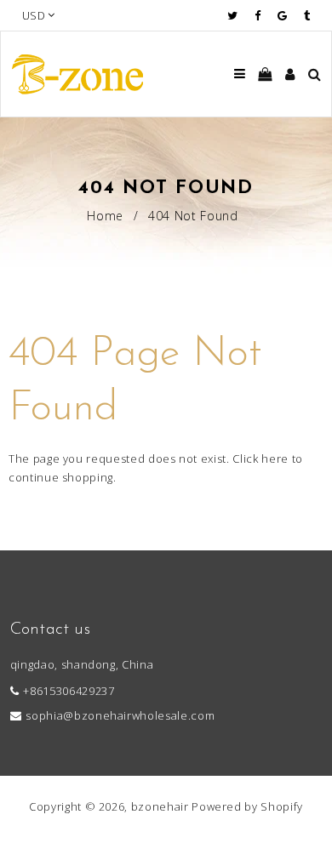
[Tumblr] (307, 15)
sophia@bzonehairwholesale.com (120, 715)
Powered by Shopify (247, 806)
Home (105, 216)
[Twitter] (236, 15)
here (275, 458)
